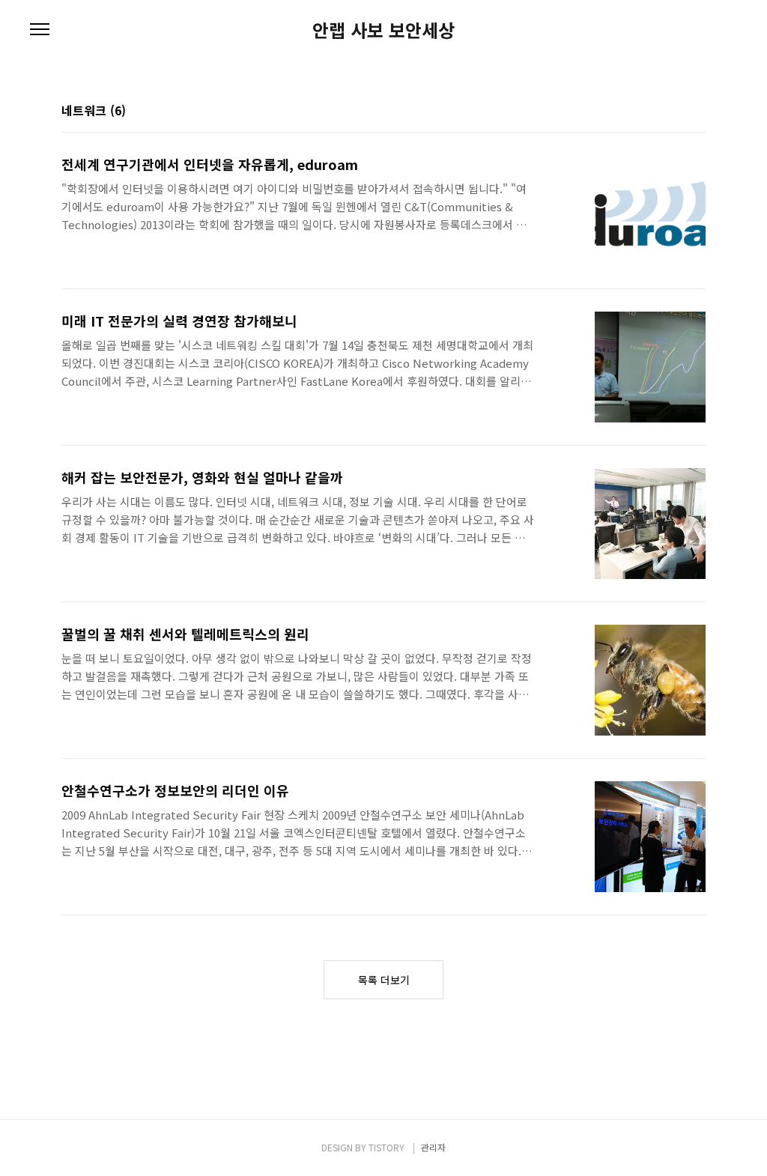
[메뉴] (40, 30)
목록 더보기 (384, 979)
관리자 (433, 1147)
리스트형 (697, 112)
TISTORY (386, 1147)
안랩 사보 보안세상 (383, 30)
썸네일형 (676, 112)
